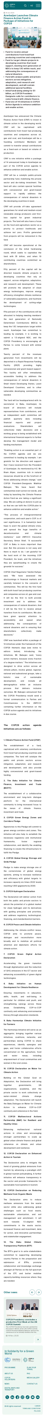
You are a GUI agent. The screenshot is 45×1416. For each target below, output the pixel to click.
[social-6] (38, 1397)
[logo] (10, 5)
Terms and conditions (31, 1408)
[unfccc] (12, 1360)
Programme (10, 1367)
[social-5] (32, 1397)
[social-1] (12, 1397)
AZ (31, 5)
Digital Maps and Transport (12, 1389)
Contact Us (32, 1384)
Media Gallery (33, 1378)
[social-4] (27, 1397)
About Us (9, 1373)
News (7, 1384)
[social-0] (7, 1397)
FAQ (28, 1373)
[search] (25, 5)
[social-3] (22, 1397)
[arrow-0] (32, 1292)
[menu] (38, 5)
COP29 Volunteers (10, 1378)
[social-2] (17, 1397)
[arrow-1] (38, 1292)
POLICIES (37, 1411)
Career (37, 1406)
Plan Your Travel (31, 1368)
